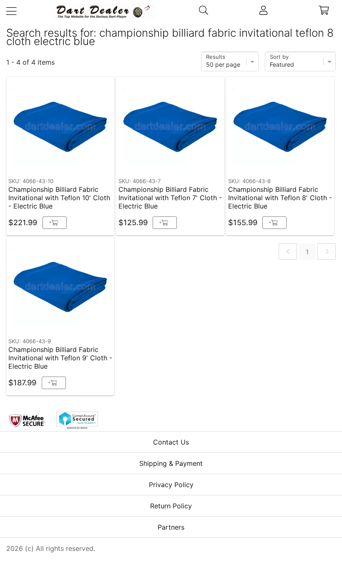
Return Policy (171, 506)
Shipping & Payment (171, 463)
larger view (88, 161)
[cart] (324, 11)
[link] (288, 251)
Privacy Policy (171, 484)
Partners (171, 527)
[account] (263, 11)
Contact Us (171, 442)
